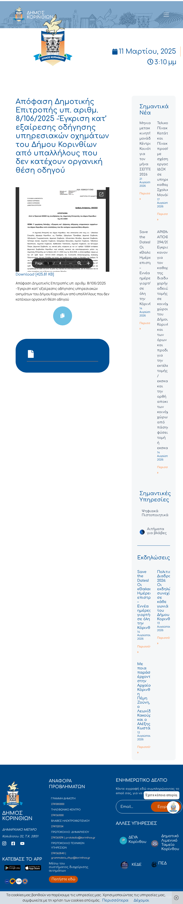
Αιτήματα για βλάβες (157, 531)
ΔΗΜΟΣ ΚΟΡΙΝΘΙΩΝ (40, 15)
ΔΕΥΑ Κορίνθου (137, 839)
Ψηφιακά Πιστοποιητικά (155, 513)
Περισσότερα (115, 900)
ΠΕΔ (162, 863)
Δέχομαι (141, 900)
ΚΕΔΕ (136, 865)
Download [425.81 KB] (35, 274)
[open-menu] (166, 15)
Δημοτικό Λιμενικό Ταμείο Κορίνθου (170, 842)
